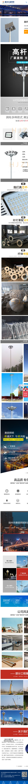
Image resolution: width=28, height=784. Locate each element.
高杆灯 (20, 766)
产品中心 (10, 783)
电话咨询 (3, 783)
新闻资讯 (17, 783)
